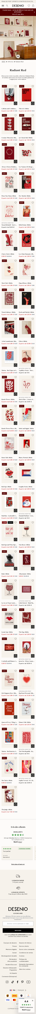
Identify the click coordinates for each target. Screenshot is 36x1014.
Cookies (21, 956)
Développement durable (9, 956)
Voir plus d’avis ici (18, 864)
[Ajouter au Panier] (15, 103)
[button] (18, 56)
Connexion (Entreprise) (9, 976)
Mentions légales (11, 949)
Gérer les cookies (25, 969)
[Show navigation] (3, 5)
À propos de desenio (10, 943)
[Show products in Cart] (33, 5)
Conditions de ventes (26, 953)
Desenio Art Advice (25, 943)
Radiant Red (19, 62)
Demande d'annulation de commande (26, 965)
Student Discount (11, 964)
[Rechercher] (7, 5)
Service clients (24, 946)
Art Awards (13, 973)
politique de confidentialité (18, 934)
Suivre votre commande (26, 949)
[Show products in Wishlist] (29, 5)
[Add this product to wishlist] (15, 86)
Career (14, 953)
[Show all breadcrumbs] (4, 62)
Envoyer (18, 930)
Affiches (10, 62)
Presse (14, 946)
